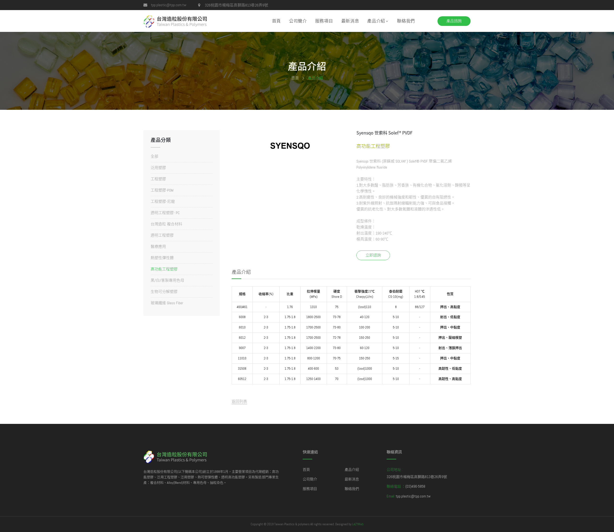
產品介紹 (376, 21)
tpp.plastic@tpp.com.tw (168, 4)
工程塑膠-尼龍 (163, 201)
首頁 (276, 21)
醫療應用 (158, 246)
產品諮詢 (454, 20)
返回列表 (239, 401)
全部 (154, 157)
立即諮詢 (373, 255)
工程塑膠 (158, 178)
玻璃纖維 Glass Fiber (167, 302)
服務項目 (324, 21)
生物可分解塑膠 (164, 291)
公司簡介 (298, 21)
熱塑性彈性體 (162, 257)
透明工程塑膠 (162, 235)
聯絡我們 (406, 21)
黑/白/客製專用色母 (167, 280)
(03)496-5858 (415, 486)
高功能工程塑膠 (164, 269)
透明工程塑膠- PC (165, 212)
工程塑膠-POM (162, 190)
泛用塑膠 (158, 167)
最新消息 (350, 21)
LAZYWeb (358, 524)
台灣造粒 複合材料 (166, 224)
